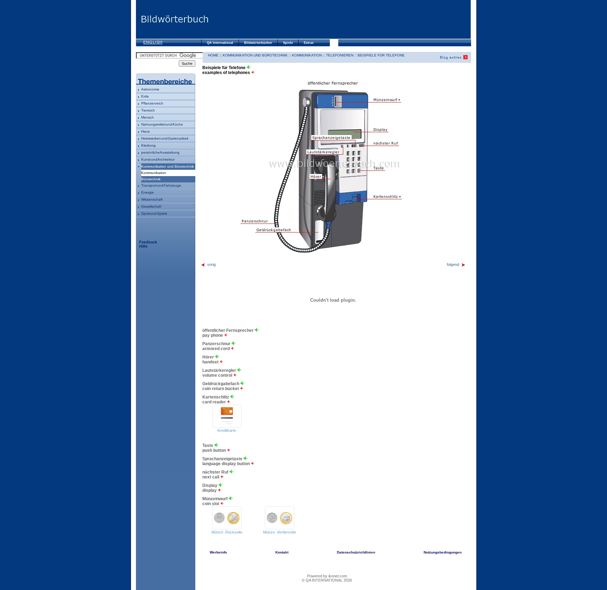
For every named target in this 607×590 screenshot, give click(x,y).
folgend (453, 264)
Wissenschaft (152, 199)
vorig (211, 264)
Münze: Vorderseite (279, 532)
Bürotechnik (151, 179)
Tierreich (148, 110)
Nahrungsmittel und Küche (162, 124)
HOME (213, 55)
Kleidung (148, 145)
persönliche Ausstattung (160, 152)
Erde (145, 96)
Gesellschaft (151, 206)
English (153, 42)
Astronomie (150, 89)
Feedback (148, 242)
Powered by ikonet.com (327, 576)
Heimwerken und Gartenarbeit (164, 138)
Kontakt (281, 552)
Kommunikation (307, 55)
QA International (220, 43)
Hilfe (143, 246)
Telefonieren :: (342, 55)
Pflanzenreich (152, 103)
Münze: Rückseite (226, 532)
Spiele (288, 43)
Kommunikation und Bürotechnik (167, 166)
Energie (147, 192)
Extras (309, 43)
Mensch (147, 117)
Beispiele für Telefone (381, 55)
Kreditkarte (226, 430)
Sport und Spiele (154, 213)
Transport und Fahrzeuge (161, 185)
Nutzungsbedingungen (443, 552)
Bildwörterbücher (258, 43)
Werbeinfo (218, 552)
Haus (145, 131)
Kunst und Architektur (158, 159)
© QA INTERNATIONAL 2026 (327, 580)
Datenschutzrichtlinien (356, 552)
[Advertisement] (340, 19)
